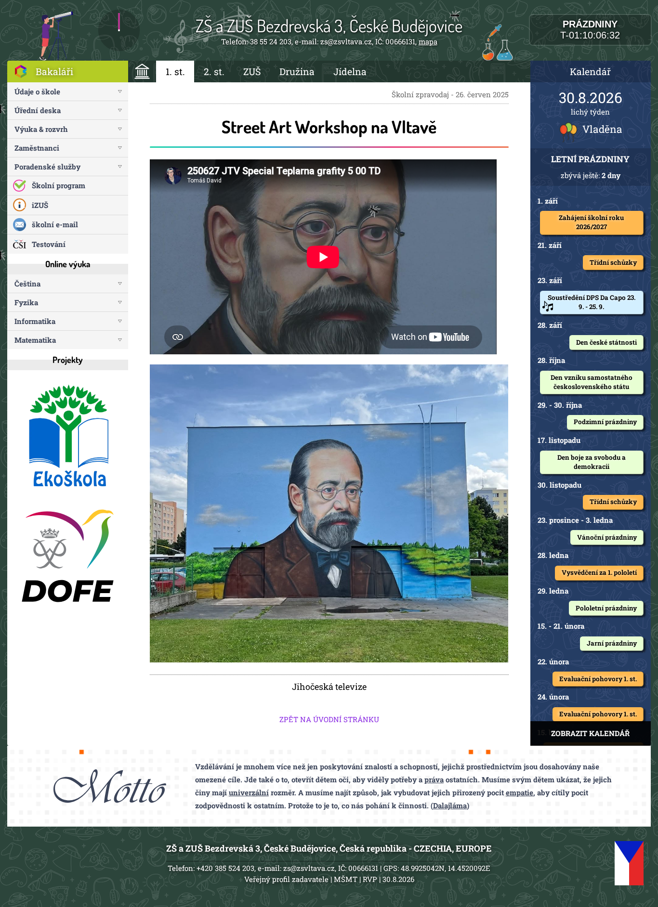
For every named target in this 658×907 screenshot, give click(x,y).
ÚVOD (142, 71)
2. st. (214, 71)
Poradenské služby (47, 166)
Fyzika (26, 302)
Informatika (34, 321)
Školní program (58, 185)
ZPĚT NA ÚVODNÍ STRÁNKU (329, 719)
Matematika (35, 340)
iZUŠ (40, 205)
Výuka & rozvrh (41, 129)
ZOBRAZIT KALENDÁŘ (590, 733)
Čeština (27, 283)
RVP (370, 879)
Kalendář (590, 71)
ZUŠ (252, 71)
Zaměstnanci (36, 148)
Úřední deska (37, 110)
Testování (49, 244)
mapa (428, 41)
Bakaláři (54, 71)
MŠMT (345, 879)
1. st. (175, 71)
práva (434, 779)
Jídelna (350, 71)
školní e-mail (55, 224)
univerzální (249, 792)
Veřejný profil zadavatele (286, 879)
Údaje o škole (37, 91)
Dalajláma (450, 805)
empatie (519, 792)
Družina (297, 71)
